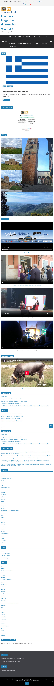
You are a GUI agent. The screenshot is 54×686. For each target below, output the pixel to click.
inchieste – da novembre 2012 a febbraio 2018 (12, 416)
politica (20, 36)
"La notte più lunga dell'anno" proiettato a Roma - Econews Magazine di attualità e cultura (22, 464)
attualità (11, 36)
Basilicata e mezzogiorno (7, 478)
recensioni (3, 524)
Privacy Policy (44, 43)
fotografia (3, 506)
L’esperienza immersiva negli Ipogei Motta (11, 403)
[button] (15, 37)
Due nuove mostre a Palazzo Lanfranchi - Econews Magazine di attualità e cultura (20, 452)
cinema (3, 483)
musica (2, 520)
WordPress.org (4, 558)
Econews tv (33, 40)
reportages (10, 86)
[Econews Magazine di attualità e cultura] (2, 41)
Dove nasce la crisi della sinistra (15, 91)
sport (43, 36)
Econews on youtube (27, 388)
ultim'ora (3, 543)
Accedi (2, 551)
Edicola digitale (23, 40)
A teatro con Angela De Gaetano (45, 455)
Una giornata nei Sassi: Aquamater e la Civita (11, 399)
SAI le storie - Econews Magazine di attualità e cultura (13, 458)
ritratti (2, 529)
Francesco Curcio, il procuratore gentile (20, 461)
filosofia (3, 503)
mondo (4, 86)
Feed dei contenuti (5, 553)
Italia (2, 515)
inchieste (3, 508)
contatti (35, 43)
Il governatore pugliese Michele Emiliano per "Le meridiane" (27, 285)
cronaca (3, 485)
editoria (3, 496)
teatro (2, 538)
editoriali (3, 499)
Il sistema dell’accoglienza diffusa (36, 458)
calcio (2, 480)
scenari (3, 531)
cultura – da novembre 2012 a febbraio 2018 (11, 421)
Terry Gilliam (4, 396)
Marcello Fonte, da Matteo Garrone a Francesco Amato (34, 1)
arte (2, 473)
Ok (27, 683)
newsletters (12, 46)
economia (28, 36)
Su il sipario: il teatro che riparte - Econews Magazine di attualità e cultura (18, 455)
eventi (2, 501)
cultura (36, 36)
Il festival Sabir (27, 252)
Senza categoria (5, 533)
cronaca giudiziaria (5, 487)
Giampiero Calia (14, 88)
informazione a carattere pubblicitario (20, 43)
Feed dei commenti (5, 555)
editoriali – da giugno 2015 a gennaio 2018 (11, 418)
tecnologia (12, 40)
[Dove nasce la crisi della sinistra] (27, 70)
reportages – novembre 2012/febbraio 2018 (11, 414)
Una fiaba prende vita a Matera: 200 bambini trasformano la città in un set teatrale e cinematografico (25, 405)
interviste (3, 513)
